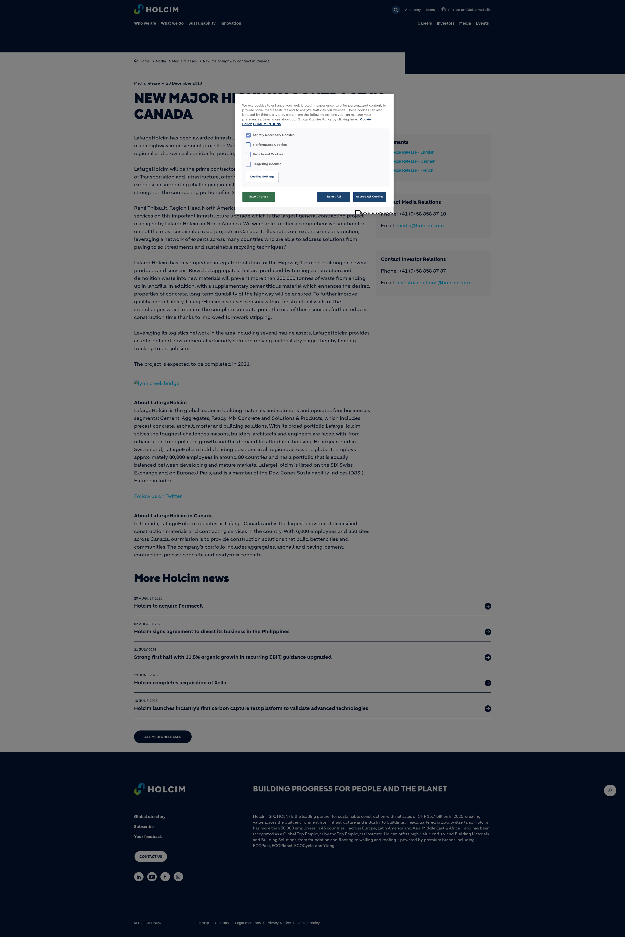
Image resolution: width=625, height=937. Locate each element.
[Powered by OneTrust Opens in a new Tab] (372, 211)
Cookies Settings (262, 176)
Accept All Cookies (370, 196)
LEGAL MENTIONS (267, 124)
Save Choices (258, 196)
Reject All (334, 196)
